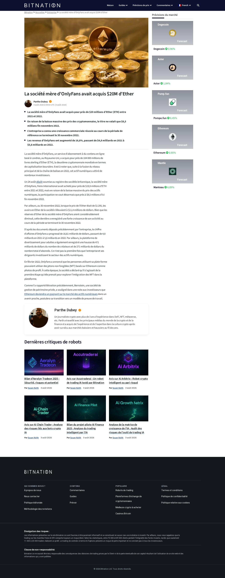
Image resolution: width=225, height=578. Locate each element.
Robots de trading (124, 490)
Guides (122, 5)
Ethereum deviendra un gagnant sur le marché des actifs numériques (61, 294)
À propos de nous (32, 490)
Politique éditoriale (33, 502)
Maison (110, 5)
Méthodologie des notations (38, 509)
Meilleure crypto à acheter (128, 507)
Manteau (159, 187)
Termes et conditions (172, 490)
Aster (157, 83)
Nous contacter (32, 496)
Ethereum (159, 153)
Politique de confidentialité (174, 496)
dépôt (39, 182)
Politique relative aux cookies (175, 502)
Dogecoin (159, 49)
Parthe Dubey (65, 310)
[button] (198, 6)
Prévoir (73, 502)
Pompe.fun (160, 118)
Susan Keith (33, 387)
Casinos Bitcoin (123, 513)
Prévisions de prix (141, 5)
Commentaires (163, 5)
